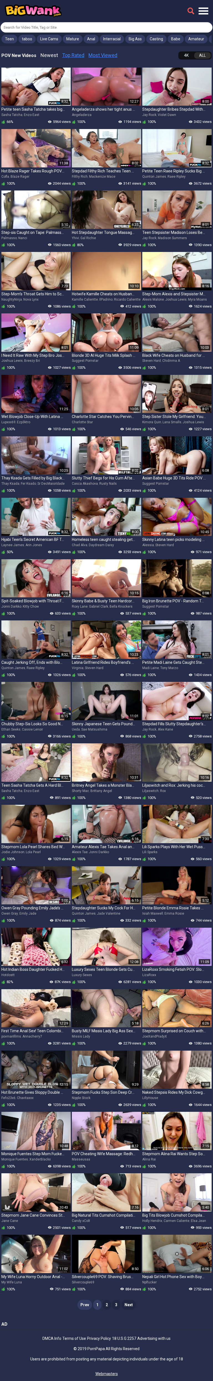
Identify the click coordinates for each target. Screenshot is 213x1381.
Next (129, 1305)
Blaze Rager (20, 177)
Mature (72, 39)
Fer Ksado (28, 484)
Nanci (22, 238)
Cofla (5, 177)
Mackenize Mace (102, 177)
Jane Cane (9, 1221)
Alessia (148, 545)
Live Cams (49, 39)
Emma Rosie (174, 913)
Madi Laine (150, 668)
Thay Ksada (10, 484)
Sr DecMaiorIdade (51, 484)
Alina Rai (149, 1159)
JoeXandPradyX (154, 1036)
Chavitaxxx (25, 1098)
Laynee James (12, 545)
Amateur (196, 39)
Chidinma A (171, 361)
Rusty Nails (108, 484)
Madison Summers (172, 238)
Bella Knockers (121, 606)
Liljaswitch (150, 791)
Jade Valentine (108, 913)
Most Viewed (102, 55)
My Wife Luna (11, 1282)
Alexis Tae (80, 852)
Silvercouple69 (83, 1282)
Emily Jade (27, 913)
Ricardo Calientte (127, 299)
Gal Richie (88, 238)
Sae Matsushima (94, 729)
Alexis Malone (153, 299)
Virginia (77, 668)
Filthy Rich (80, 177)
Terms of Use (74, 1338)
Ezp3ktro (23, 422)
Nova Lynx (31, 299)
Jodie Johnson (12, 852)
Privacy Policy (99, 1338)
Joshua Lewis (176, 299)
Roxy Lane (80, 606)
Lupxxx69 (8, 422)
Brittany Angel (101, 791)
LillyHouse (150, 1098)
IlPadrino (106, 299)
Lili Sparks (150, 852)
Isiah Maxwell (152, 913)
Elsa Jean (198, 1221)
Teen (9, 39)
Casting (156, 39)
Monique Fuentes (14, 1159)
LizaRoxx (149, 975)
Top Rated (73, 55)
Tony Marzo (169, 668)
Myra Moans (197, 299)
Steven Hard (151, 361)
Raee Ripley (177, 177)
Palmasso (9, 238)
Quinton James (154, 177)
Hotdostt (8, 975)
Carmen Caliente (176, 1221)
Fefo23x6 (8, 1098)
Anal (91, 39)
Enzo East (31, 115)
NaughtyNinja (11, 299)
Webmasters (106, 1374)
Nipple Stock (81, 1098)
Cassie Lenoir (32, 729)
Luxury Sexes (82, 975)
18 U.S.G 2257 (124, 1338)
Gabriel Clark (98, 606)
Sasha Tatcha (11, 115)
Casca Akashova (85, 484)
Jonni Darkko (11, 606)
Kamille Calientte (85, 299)
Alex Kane (165, 729)
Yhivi (75, 238)
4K (186, 55)
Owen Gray (9, 913)
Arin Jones (34, 545)
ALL (202, 55)
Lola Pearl (33, 852)
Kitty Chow (31, 606)
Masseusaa (81, 1159)
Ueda (76, 729)
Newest (49, 55)
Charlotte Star (82, 422)
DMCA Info (51, 1338)
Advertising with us (154, 1338)
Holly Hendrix (152, 1221)
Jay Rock (149, 115)
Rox (163, 791)
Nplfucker (149, 1282)
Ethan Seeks (11, 729)
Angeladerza (82, 115)
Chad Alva (79, 545)
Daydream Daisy (101, 545)
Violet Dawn (167, 115)
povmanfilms (11, 1036)
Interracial (112, 39)
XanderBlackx (40, 1159)
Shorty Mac (80, 791)
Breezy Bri (32, 361)
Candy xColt (81, 1221)
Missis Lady (81, 1036)
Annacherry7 (32, 1036)
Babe (175, 39)
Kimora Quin (151, 422)
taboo (27, 39)
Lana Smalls (172, 422)
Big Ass (135, 39)
